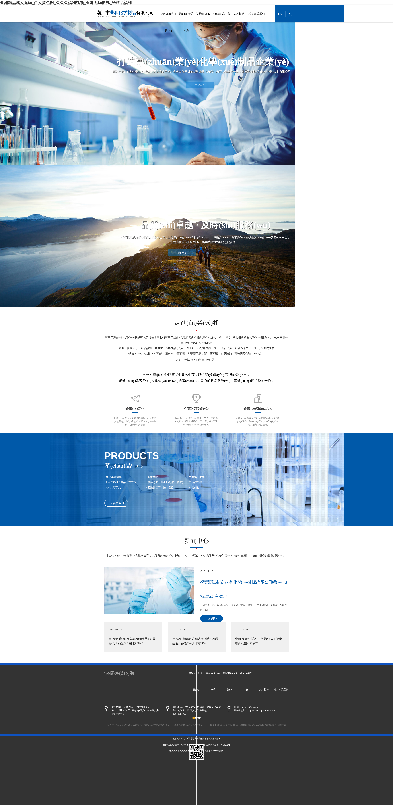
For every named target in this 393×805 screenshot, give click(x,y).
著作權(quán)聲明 (256, 725)
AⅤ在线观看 (218, 751)
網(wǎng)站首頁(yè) (168, 22)
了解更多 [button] (200, 85)
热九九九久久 (184, 751)
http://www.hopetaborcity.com (262, 710)
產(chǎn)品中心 (221, 13)
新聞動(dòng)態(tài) (203, 22)
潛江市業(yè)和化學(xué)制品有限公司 (128, 337)
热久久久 (173, 751)
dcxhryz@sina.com (250, 707)
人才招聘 (239, 13)
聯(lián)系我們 (256, 13)
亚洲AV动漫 (195, 751)
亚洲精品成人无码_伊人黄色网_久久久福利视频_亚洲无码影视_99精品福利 (66, 2)
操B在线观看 (206, 751)
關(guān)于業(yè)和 (186, 22)
